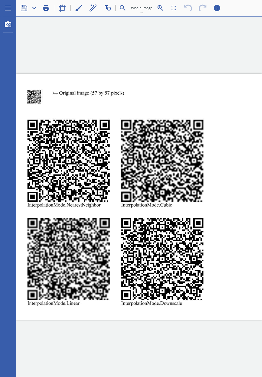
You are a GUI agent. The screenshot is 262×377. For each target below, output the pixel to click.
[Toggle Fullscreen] (173, 8)
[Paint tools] (78, 8)
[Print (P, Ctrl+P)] (46, 8)
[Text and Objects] (107, 8)
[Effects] (93, 8)
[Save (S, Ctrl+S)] (24, 8)
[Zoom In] (160, 8)
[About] (217, 8)
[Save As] (34, 8)
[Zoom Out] (122, 8)
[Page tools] (62, 8)
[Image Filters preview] (8, 24)
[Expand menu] (8, 8)
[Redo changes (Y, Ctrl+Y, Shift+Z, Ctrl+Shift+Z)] (202, 8)
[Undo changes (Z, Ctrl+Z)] (188, 8)
